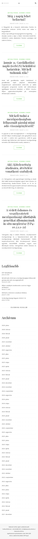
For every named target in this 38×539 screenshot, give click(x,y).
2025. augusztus (7, 350)
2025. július (5, 354)
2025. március (6, 370)
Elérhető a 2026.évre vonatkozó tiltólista (14, 293)
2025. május (5, 362)
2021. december (7, 514)
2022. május (5, 494)
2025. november (7, 342)
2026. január (5, 338)
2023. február (6, 457)
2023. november (7, 420)
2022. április (5, 498)
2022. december (7, 465)
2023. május (5, 444)
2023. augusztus (7, 432)
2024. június (5, 399)
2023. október (6, 424)
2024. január (5, 416)
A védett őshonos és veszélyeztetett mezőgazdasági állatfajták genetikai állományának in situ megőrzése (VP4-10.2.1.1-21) (19, 218)
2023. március (6, 453)
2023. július (5, 436)
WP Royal (25, 535)
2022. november (7, 469)
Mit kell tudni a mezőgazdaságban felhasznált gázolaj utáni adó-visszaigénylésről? (19, 121)
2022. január (5, 510)
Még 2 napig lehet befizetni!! (19, 17)
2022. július (5, 485)
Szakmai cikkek (24, 13)
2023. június (5, 440)
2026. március (6, 329)
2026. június (5, 325)
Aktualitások (13, 13)
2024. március (6, 407)
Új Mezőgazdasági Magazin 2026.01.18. (14, 298)
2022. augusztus (7, 481)
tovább (19, 45)
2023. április (5, 448)
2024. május (5, 403)
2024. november (7, 387)
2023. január (5, 461)
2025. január (5, 379)
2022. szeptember (7, 477)
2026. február (6, 333)
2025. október (6, 346)
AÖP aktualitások (7, 273)
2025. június (5, 358)
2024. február (6, 411)
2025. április (5, 366)
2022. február (6, 506)
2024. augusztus (7, 395)
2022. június (5, 490)
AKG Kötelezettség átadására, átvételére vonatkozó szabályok (19, 168)
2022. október (6, 473)
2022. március (6, 502)
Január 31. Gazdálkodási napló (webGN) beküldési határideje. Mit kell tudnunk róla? (19, 68)
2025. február (6, 375)
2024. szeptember (7, 391)
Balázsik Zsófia (14, 23)
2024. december (7, 383)
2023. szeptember (7, 428)
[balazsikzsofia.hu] (5, 3)
